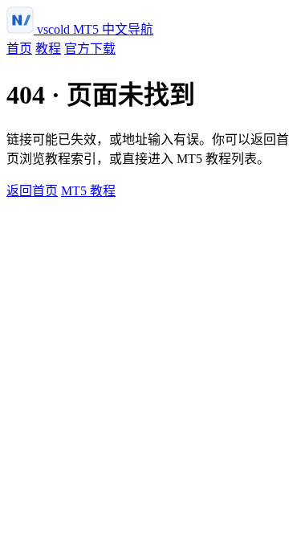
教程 (48, 48)
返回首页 (32, 191)
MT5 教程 (88, 191)
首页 (19, 48)
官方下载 (90, 48)
